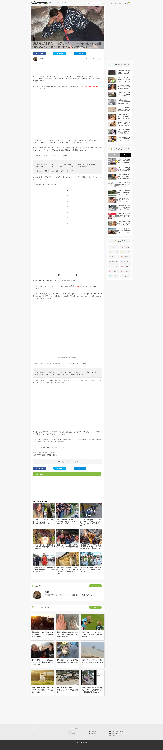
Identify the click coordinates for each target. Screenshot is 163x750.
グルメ (99, 59)
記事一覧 (96, 607)
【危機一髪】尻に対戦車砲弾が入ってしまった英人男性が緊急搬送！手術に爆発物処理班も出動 (67, 634)
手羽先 (40, 59)
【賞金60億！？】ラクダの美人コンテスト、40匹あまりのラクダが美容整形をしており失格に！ (42, 634)
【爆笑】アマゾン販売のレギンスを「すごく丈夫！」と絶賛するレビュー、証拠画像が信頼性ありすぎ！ (92, 690)
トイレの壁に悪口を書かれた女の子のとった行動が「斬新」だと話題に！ (124, 87)
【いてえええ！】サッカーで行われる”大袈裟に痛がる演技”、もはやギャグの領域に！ (92, 634)
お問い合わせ (115, 733)
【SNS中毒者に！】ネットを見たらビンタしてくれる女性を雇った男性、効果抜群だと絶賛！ (42, 662)
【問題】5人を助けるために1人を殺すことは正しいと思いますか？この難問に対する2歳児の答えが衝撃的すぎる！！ (124, 186)
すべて (125, 155)
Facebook (51, 453)
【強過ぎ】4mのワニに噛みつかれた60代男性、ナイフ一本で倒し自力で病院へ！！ (67, 690)
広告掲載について (75, 733)
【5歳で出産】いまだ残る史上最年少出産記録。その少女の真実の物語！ (124, 207)
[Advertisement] (67, 68)
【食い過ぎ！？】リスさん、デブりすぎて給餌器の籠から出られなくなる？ (67, 661)
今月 (114, 155)
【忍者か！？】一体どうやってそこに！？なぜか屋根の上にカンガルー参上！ (92, 662)
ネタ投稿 (93, 731)
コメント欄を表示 (39, 474)
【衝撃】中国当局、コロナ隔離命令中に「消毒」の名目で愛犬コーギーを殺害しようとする (42, 690)
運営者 (113, 735)
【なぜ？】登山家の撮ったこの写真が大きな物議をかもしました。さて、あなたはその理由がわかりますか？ (124, 232)
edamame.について (76, 731)
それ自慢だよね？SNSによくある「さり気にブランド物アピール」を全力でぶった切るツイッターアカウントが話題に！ (124, 140)
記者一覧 (96, 585)
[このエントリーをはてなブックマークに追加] (80, 54)
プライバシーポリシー (117, 731)
